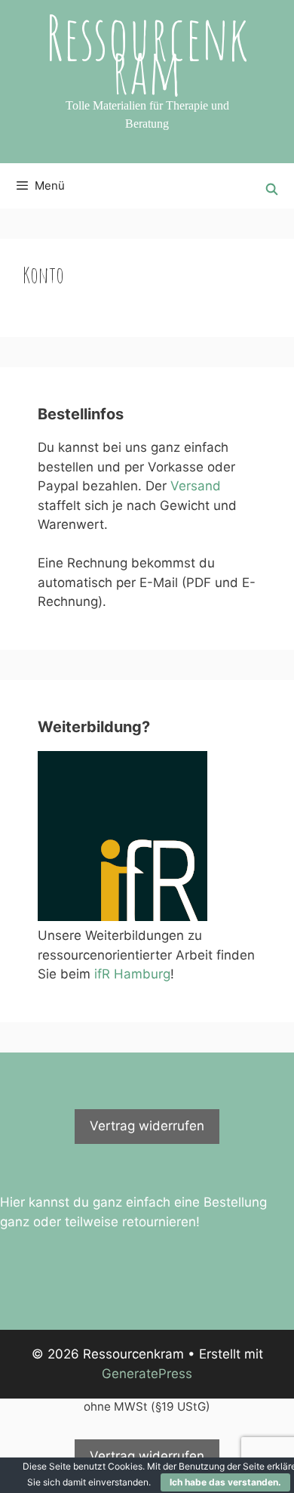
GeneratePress (147, 1373)
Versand (195, 485)
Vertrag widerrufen (147, 1125)
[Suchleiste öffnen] (272, 189)
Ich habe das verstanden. (225, 1482)
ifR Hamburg (132, 973)
